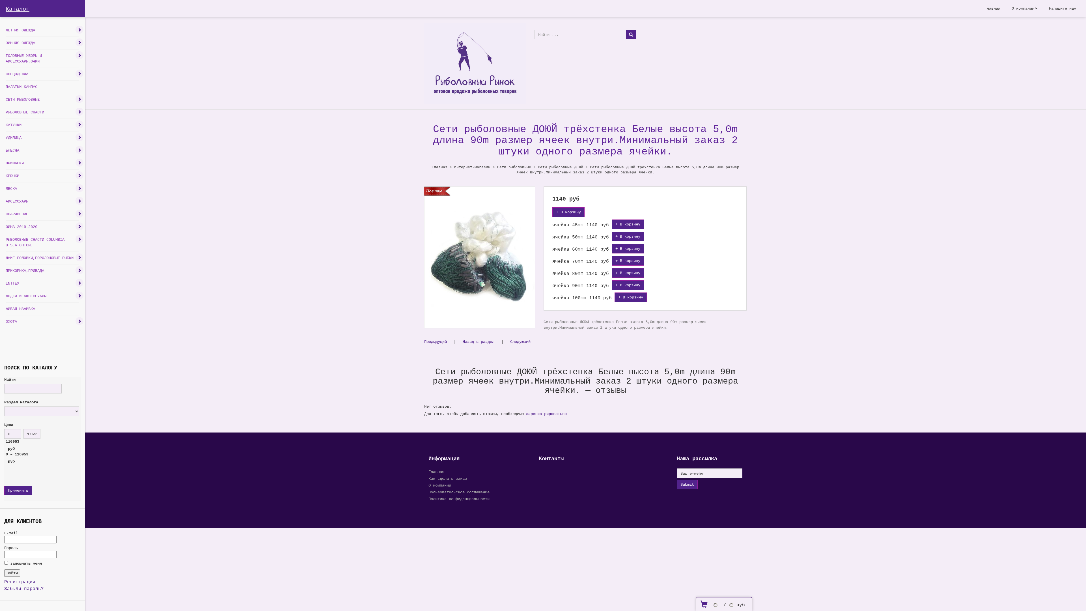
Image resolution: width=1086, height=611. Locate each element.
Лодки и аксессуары (26, 296)
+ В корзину (568, 212)
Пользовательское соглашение (459, 492)
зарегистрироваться (546, 413)
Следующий (520, 341)
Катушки (13, 124)
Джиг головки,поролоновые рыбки (40, 257)
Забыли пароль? (24, 588)
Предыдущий (435, 341)
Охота (11, 321)
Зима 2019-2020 (21, 226)
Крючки (12, 175)
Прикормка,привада (25, 270)
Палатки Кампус (21, 86)
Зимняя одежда (20, 42)
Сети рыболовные (23, 99)
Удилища (13, 137)
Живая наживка (20, 308)
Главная (992, 8)
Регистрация (19, 581)
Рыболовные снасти (25, 112)
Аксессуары (17, 201)
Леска (11, 188)
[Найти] (631, 34)
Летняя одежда (20, 30)
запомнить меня (26, 563)
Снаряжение (17, 214)
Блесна (12, 150)
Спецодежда (17, 74)
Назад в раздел (478, 341)
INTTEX (12, 283)
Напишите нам (1062, 8)
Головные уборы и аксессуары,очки (24, 58)
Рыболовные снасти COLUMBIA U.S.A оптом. (35, 242)
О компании (1023, 8)
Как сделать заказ (447, 478)
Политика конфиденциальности (459, 498)
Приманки (15, 163)
